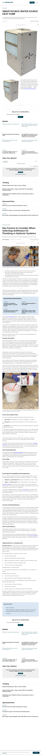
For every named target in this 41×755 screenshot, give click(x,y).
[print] (38, 24)
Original (9, 482)
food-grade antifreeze (18, 450)
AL (28, 487)
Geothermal (4, 8)
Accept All (36, 752)
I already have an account (20, 172)
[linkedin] (18, 24)
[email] (24, 24)
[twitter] (20, 24)
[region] (20, 162)
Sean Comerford (5, 237)
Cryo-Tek (4, 482)
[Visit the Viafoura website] (36, 164)
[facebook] (16, 24)
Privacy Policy (4, 753)
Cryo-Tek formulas (10, 315)
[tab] (5, 159)
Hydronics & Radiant (6, 223)
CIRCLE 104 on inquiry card (30, 88)
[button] (3, 2)
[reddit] (22, 24)
